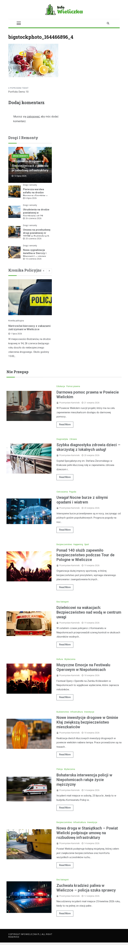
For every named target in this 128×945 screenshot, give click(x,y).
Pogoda (72, 492)
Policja (59, 769)
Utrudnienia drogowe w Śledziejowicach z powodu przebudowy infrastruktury (30, 165)
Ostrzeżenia (62, 492)
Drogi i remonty (20, 156)
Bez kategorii (62, 602)
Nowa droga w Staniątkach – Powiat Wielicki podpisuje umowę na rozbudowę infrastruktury (87, 833)
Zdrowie (73, 439)
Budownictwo (62, 712)
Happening (78, 544)
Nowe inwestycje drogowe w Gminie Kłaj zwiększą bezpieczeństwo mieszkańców (87, 722)
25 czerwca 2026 (34, 238)
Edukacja (60, 386)
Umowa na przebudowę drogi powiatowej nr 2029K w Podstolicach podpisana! (36, 234)
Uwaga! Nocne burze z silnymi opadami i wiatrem (82, 500)
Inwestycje (89, 712)
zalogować (33, 116)
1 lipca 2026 (16, 334)
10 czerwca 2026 (34, 259)
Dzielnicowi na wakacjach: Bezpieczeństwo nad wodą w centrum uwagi (88, 612)
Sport (86, 544)
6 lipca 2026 (31, 198)
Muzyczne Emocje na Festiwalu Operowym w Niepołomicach (83, 667)
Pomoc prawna (73, 386)
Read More (65, 424)
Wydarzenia (69, 659)
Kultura (59, 659)
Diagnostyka (62, 439)
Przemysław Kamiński (69, 403)
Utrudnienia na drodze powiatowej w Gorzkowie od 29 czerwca (36, 214)
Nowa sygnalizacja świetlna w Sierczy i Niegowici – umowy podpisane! (34, 254)
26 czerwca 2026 (34, 218)
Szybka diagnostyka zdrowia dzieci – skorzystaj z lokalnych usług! (88, 447)
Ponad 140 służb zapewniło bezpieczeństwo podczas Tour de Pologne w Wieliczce (85, 555)
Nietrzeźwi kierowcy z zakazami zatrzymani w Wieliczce (29, 327)
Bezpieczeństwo (64, 544)
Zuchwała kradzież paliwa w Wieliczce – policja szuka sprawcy (86, 888)
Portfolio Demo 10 (18, 91)
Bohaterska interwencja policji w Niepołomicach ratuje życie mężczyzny (84, 780)
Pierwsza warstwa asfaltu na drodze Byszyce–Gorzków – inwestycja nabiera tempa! (35, 196)
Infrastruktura (76, 712)
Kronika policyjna (16, 321)
